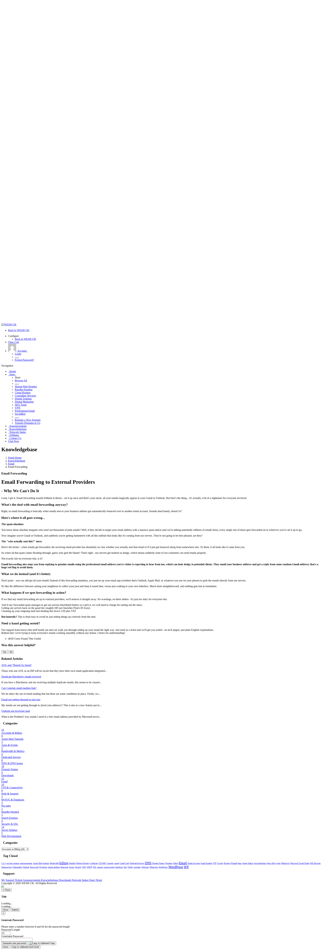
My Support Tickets (12, 880)
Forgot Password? (24, 359)
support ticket (109, 867)
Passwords (34, 867)
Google (220, 863)
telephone (119, 867)
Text (125, 867)
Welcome (145, 867)
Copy (52, 943)
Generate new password (14, 943)
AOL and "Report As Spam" (16, 665)
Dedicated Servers (137, 863)
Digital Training (23, 398)
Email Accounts (194, 863)
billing (63, 863)
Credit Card (124, 863)
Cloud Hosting (22, 392)
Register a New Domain (28, 420)
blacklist (72, 863)
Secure (71, 867)
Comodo (109, 863)
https (240, 863)
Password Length (10, 929)
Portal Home (15, 457)
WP (186, 867)
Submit (15, 910)
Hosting (227, 863)
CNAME (102, 863)
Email (11, 463)
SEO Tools (21, 404)
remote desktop (54, 867)
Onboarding (17, 867)
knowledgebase (260, 863)
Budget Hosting (82, 863)
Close (5, 910)
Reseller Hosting (23, 389)
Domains (168, 863)
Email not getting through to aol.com (20, 699)
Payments (43, 867)
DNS (148, 863)
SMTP (89, 867)
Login (18, 353)
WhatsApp (153, 867)
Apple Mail (37, 863)
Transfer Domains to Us (27, 423)
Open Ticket (95, 880)
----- (17, 356)
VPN (17, 407)
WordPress (175, 867)
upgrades (137, 867)
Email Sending (206, 863)
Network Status (80, 880)
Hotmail (234, 863)
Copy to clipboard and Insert (25, 947)
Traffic (130, 867)
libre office (271, 863)
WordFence (163, 867)
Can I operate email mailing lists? (19, 688)
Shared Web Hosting (26, 386)
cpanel (116, 863)
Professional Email (25, 410)
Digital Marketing (24, 401)
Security (78, 867)
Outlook (26, 867)
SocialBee (20, 413)
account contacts (12, 863)
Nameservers (6, 867)
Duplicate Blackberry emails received (21, 676)
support (100, 867)
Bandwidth (54, 863)
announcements (26, 863)
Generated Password (12, 936)
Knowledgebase (16, 460)
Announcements (32, 880)
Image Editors (248, 863)
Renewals (64, 867)
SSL (94, 867)
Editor (175, 863)
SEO (84, 867)
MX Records (315, 863)
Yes (4, 652)
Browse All (21, 380)
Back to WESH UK (25, 339)
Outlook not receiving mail (15, 711)
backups (46, 863)
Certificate (94, 863)
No (11, 652)
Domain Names (158, 863)
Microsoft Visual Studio (300, 863)
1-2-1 (3, 863)
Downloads (65, 880)
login (278, 863)
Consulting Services (25, 395)
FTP (215, 863)
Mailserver (285, 863)
